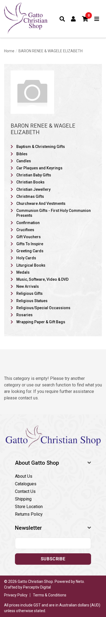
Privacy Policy (15, 595)
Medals (23, 272)
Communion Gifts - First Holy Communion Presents (53, 213)
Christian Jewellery (33, 189)
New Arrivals (27, 286)
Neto (80, 581)
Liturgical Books (30, 265)
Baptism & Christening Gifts (40, 146)
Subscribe (53, 558)
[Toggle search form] (62, 19)
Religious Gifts (29, 293)
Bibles (21, 154)
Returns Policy (29, 514)
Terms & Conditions (49, 595)
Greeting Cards (29, 251)
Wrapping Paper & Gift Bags (40, 322)
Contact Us (25, 491)
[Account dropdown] (73, 19)
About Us (23, 476)
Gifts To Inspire (29, 244)
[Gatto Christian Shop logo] (26, 19)
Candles (23, 161)
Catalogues (25, 483)
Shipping (23, 499)
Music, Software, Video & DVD (42, 279)
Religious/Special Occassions (43, 308)
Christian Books (30, 182)
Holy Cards (26, 258)
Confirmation (28, 223)
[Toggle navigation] (97, 19)
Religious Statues (32, 301)
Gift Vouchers (28, 237)
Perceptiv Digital (37, 587)
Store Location (29, 506)
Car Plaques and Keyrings (39, 168)
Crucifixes (25, 230)
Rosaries (24, 315)
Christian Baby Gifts (33, 175)
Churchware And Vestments (41, 203)
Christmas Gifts (30, 196)
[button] (85, 19)
